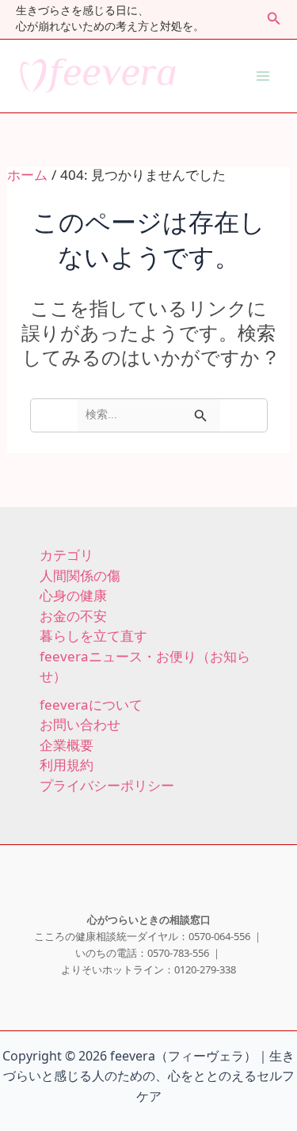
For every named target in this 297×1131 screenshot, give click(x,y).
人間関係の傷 (80, 576)
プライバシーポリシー (107, 786)
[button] (274, 19)
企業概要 (66, 746)
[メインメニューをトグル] (264, 77)
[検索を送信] (201, 415)
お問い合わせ (80, 725)
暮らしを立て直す (93, 637)
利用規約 (66, 766)
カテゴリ (66, 556)
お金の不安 (73, 617)
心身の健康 (73, 596)
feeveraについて (91, 706)
